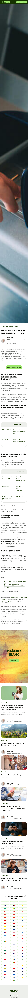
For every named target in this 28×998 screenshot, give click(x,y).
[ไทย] (23, 971)
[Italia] (23, 944)
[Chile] (23, 914)
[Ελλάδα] (23, 932)
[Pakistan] (23, 959)
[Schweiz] (14, 914)
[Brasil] (23, 908)
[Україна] (14, 974)
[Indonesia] (23, 938)
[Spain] (23, 926)
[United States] (23, 974)
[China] (14, 917)
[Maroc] (23, 950)
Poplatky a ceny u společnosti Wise (9, 601)
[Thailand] (14, 971)
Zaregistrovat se (22, 2)
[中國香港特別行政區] (23, 935)
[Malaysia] (23, 953)
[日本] (14, 947)
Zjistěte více (14, 660)
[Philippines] (14, 959)
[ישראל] (14, 941)
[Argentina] (14, 902)
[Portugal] (14, 962)
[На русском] (14, 965)
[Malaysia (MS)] (14, 953)
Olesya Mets (10, 337)
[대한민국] (23, 947)
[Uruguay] (14, 977)
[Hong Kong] (14, 935)
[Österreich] (23, 902)
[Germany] (14, 923)
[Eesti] (14, 926)
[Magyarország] (14, 938)
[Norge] (14, 956)
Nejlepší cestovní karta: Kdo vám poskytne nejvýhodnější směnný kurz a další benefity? (12, 707)
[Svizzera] (23, 911)
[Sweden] (23, 965)
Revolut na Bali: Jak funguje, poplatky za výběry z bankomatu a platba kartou (13, 808)
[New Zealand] (23, 956)
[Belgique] (23, 905)
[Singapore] (14, 968)
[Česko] (23, 920)
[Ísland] (14, 944)
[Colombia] (23, 917)
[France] (23, 929)
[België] (14, 905)
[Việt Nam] (23, 977)
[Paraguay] (23, 962)
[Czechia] (14, 920)
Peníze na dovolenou (13, 326)
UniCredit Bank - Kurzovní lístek (11, 584)
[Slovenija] (23, 968)
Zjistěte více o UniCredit (14, 367)
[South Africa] (14, 980)
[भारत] (23, 941)
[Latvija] (14, 950)
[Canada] (14, 911)
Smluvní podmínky (15, 597)
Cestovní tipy (4, 326)
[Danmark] (23, 923)
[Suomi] (14, 929)
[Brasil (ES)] (14, 908)
